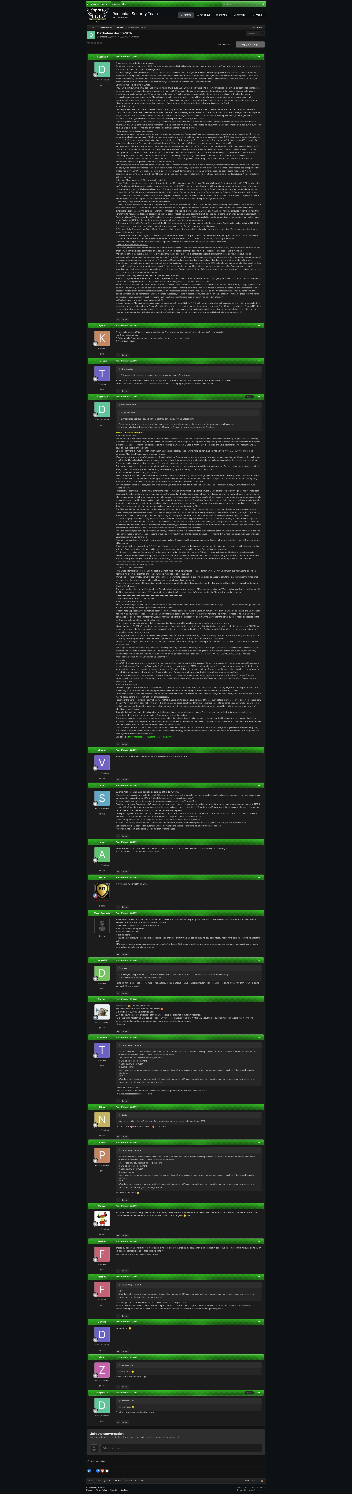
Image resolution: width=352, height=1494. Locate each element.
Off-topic (135, 37)
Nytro (102, 877)
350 (103, 814)
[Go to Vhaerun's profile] (102, 762)
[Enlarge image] (129, 1005)
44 (103, 989)
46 (103, 389)
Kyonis (102, 325)
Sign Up (115, 4)
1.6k (103, 1028)
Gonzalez (102, 999)
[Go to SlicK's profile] (102, 798)
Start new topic (225, 44)
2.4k (103, 1386)
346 (103, 1234)
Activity (241, 15)
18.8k (103, 906)
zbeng (102, 1357)
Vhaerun (102, 750)
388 (103, 778)
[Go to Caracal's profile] (102, 1218)
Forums (187, 15)
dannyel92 (102, 960)
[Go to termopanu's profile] (102, 373)
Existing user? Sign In (97, 4)
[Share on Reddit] (102, 1471)
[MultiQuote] (118, 320)
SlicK (102, 785)
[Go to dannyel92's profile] (102, 973)
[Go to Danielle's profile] (102, 1334)
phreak (102, 1142)
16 (103, 354)
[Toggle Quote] (120, 369)
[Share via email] (107, 1471)
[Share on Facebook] (98, 1471)
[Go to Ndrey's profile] (102, 1119)
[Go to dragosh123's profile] (91, 35)
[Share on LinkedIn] (89, 1471)
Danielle (102, 1322)
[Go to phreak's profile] (102, 1155)
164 (103, 1350)
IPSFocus (101, 1487)
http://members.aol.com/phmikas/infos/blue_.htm (150, 737)
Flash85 (102, 1241)
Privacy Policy (101, 1490)
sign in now (150, 1437)
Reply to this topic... (114, 1448)
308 (103, 870)
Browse (222, 15)
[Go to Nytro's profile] (102, 890)
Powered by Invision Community (250, 1490)
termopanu (102, 361)
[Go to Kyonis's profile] (102, 338)
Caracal (102, 1206)
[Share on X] (94, 1471)
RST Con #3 (204, 15)
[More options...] (259, 56)
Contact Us (113, 1490)
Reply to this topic (250, 44)
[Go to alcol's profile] (102, 854)
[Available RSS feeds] (262, 1480)
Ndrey (102, 1107)
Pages (258, 15)
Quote (124, 320)
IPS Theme (90, 1487)
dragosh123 (105, 37)
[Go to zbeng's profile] (102, 1370)
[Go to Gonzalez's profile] (102, 1012)
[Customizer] (124, 4)
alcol (102, 842)
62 (103, 85)
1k (103, 1171)
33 (103, 1270)
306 (103, 1135)
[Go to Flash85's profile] (102, 1254)
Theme (89, 1490)
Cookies (124, 1490)
